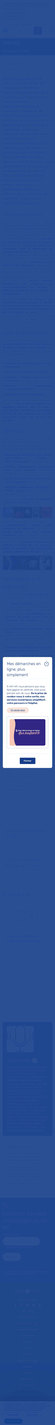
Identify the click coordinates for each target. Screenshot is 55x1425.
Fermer (27, 761)
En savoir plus (18, 710)
